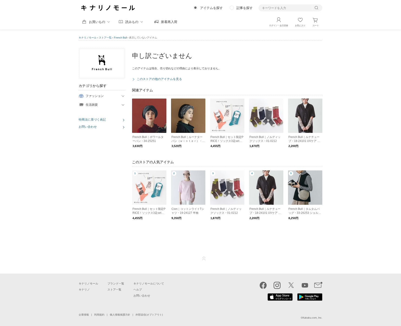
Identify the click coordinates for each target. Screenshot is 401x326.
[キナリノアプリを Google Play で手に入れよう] (309, 299)
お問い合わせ (88, 126)
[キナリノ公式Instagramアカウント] (277, 285)
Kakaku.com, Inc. (312, 317)
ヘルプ (137, 289)
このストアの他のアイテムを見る (159, 79)
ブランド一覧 (115, 283)
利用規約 (99, 314)
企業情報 (84, 314)
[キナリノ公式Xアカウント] (291, 285)
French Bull (120, 37)
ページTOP (203, 258)
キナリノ (84, 289)
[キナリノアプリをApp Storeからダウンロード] (280, 299)
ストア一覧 (105, 37)
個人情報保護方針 (120, 314)
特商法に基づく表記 (92, 119)
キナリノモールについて (148, 283)
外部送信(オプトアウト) (149, 314)
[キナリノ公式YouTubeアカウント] (305, 285)
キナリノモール (88, 37)
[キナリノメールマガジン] (318, 285)
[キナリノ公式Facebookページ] (263, 285)
